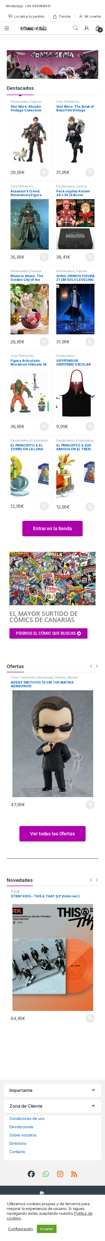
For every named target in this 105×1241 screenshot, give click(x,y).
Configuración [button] (20, 1229)
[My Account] (87, 28)
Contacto (17, 1151)
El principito (38, 440)
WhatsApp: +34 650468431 (28, 6)
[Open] (8, 28)
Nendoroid (45, 677)
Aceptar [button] (46, 1229)
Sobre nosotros (23, 1135)
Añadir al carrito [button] (43, 172)
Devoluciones (21, 1126)
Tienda (64, 16)
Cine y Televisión (23, 677)
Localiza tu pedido (29, 16)
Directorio (18, 1143)
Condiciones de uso (26, 1118)
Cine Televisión (67, 101)
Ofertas (59, 677)
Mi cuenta (93, 16)
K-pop (15, 891)
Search (75, 28)
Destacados (20, 88)
